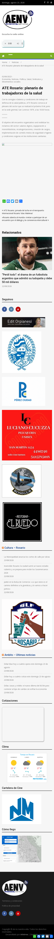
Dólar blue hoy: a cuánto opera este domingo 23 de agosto (26, 666)
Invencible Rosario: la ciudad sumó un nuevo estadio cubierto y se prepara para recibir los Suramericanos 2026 (26, 569)
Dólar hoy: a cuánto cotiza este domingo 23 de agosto (27, 676)
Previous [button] (4, 265)
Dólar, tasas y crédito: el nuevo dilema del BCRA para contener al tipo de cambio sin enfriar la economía (26, 687)
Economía (6, 79)
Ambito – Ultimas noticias (19, 654)
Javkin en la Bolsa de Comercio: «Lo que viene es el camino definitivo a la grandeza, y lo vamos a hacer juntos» (26, 585)
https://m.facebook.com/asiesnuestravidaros (44, 2)
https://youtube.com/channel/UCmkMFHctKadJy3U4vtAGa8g (51, 2)
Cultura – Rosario (14, 547)
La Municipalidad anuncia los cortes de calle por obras (27, 557)
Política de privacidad (11, 905)
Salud (29, 79)
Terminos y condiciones (12, 901)
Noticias (15, 79)
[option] (27, 262)
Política (23, 79)
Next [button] (50, 265)
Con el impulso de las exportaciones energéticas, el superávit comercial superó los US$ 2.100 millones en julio (24, 278)
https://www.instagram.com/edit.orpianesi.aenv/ (48, 2)
